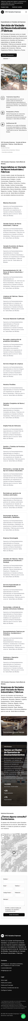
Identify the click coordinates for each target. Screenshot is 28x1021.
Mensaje (6, 899)
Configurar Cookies (6, 990)
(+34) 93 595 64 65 (6, 968)
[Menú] (26, 12)
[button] (14, 852)
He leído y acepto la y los (13, 909)
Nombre (5, 879)
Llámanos (5, 58)
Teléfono (17, 885)
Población (18, 892)
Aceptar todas (4, 7)
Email (5, 885)
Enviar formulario (14, 914)
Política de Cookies (6, 982)
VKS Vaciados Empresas (13, 12)
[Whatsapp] (23, 1016)
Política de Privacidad (7, 985)
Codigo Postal (7, 892)
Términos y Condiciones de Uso (10, 987)
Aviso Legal (4, 980)
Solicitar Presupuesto (8, 55)
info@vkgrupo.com (6, 970)
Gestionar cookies (17, 7)
